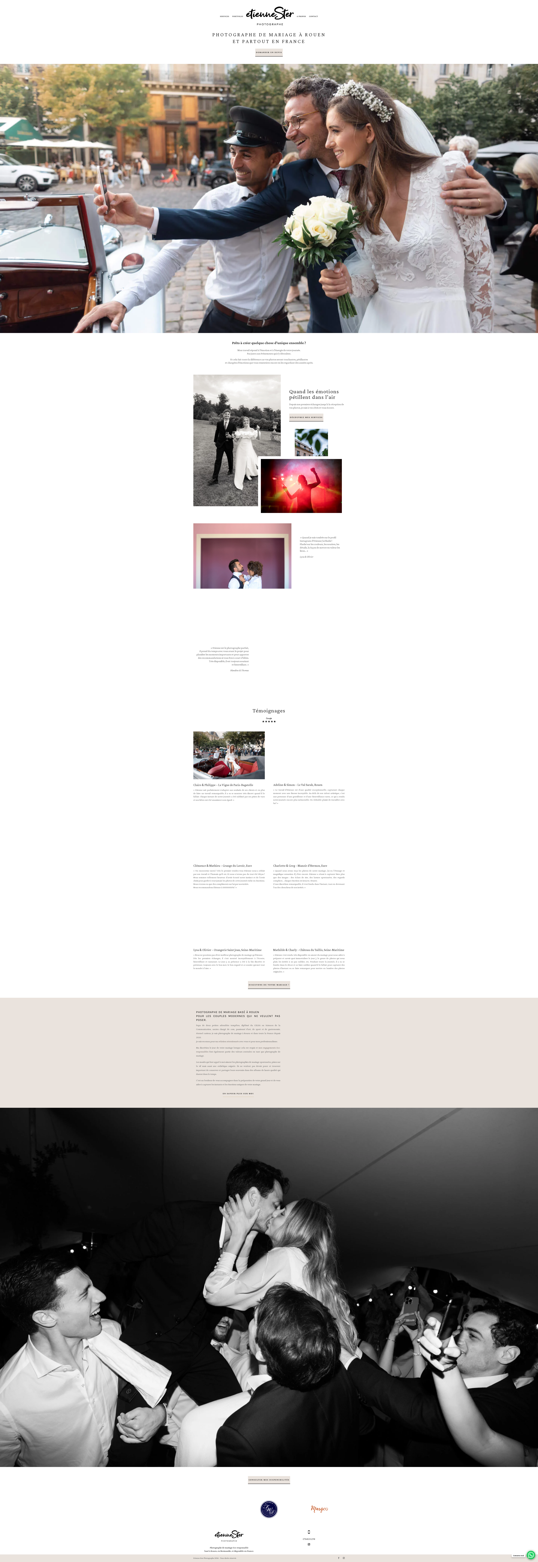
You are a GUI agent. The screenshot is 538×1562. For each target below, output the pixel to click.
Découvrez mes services (306, 417)
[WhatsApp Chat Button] (531, 1555)
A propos (301, 16)
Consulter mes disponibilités (269, 1480)
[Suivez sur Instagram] (309, 1544)
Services (224, 16)
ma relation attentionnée (227, 1041)
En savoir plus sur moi (238, 1093)
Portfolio (237, 16)
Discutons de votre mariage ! (269, 985)
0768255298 (309, 1539)
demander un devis (269, 52)
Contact (313, 16)
